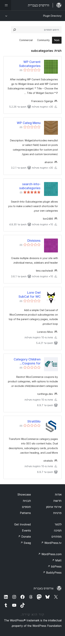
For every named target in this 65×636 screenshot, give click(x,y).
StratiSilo (34, 421)
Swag (25, 543)
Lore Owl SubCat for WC (30, 294)
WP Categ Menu (29, 123)
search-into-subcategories (30, 186)
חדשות (57, 500)
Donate (24, 536)
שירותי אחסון (54, 507)
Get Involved (22, 524)
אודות (58, 494)
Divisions (34, 240)
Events (26, 530)
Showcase (24, 494)
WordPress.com (50, 554)
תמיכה (58, 530)
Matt (57, 560)
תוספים (26, 507)
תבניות (27, 500)
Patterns (25, 513)
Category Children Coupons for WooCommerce (27, 361)
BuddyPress (52, 572)
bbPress (54, 566)
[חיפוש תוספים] (14, 29)
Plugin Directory (52, 15)
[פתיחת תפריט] (5, 5)
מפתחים (56, 536)
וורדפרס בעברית (43, 588)
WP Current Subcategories (30, 64)
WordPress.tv (51, 543)
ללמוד (58, 524)
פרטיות (57, 513)
